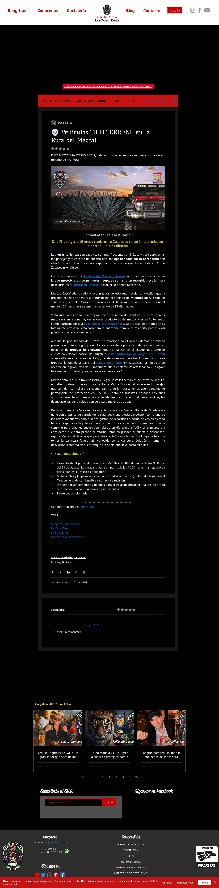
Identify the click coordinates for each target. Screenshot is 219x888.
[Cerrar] (215, 882)
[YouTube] (207, 10)
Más (116, 101)
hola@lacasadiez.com (56, 842)
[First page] (82, 777)
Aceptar (205, 882)
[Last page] (136, 777)
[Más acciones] (163, 123)
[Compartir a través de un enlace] (76, 572)
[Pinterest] (56, 874)
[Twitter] (43, 874)
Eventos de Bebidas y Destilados (92, 101)
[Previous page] (89, 777)
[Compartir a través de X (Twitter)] (60, 572)
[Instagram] (192, 10)
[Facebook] (199, 10)
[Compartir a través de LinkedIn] (68, 572)
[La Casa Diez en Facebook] (62, 874)
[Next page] (130, 777)
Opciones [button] (167, 882)
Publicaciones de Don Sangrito (56, 101)
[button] (133, 101)
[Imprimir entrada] (84, 572)
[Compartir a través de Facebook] (52, 572)
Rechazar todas (185, 882)
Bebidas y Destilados (62, 562)
